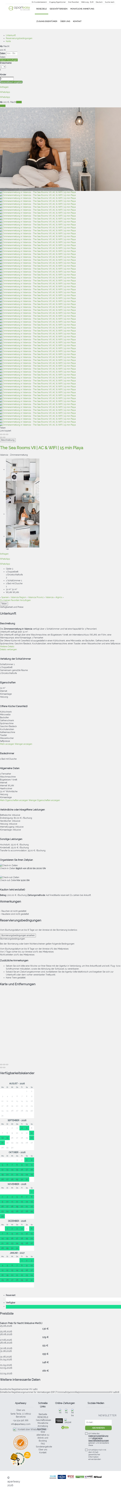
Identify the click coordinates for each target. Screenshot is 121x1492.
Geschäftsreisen (58, 9)
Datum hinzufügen (9, 60)
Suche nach (109, 2)
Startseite (43, 1414)
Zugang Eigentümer (57, 2)
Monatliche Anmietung (82, 9)
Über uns (65, 21)
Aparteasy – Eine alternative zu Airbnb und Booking (43, 1435)
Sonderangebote (44, 1446)
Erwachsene (6, 63)
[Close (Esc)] (1, 434)
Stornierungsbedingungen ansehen (18, 935)
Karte (8, 41)
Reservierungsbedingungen (19, 38)
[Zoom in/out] (7, 434)
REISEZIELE (41, 9)
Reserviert (11, 1295)
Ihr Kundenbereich (39, 2)
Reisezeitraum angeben (11, 82)
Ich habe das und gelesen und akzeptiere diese (98, 1439)
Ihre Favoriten (73, 2)
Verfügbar (11, 1302)
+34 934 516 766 (20, 1420)
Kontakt (77, 21)
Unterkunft (11, 35)
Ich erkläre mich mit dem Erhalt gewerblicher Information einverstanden (97, 1454)
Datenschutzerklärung (98, 1436)
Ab (1, 46)
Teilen (4, 603)
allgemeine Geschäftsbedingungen (98, 1439)
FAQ (43, 1444)
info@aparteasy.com (20, 1424)
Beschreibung (7, 440)
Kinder (3, 74)
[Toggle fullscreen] (4, 434)
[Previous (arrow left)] (1, 437)
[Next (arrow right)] (4, 437)
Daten (2, 53)
